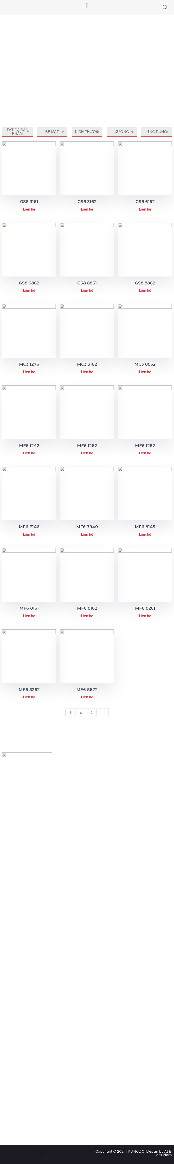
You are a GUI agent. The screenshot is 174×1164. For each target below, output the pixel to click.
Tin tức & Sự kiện (81, 772)
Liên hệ (73, 801)
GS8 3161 (29, 201)
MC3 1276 (29, 364)
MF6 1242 (29, 445)
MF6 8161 (29, 608)
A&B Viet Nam (164, 1153)
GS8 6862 (29, 283)
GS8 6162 (145, 201)
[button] (42, 1153)
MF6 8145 (145, 526)
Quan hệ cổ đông (82, 762)
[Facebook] (23, 1122)
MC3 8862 (145, 364)
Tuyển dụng (77, 781)
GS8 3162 (87, 201)
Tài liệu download (82, 791)
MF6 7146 (29, 526)
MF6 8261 (145, 608)
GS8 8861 (87, 283)
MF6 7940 (87, 526)
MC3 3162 (87, 364)
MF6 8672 (87, 689)
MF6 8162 (87, 608)
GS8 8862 (145, 283)
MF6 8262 (29, 689)
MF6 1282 (145, 445)
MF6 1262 (87, 445)
